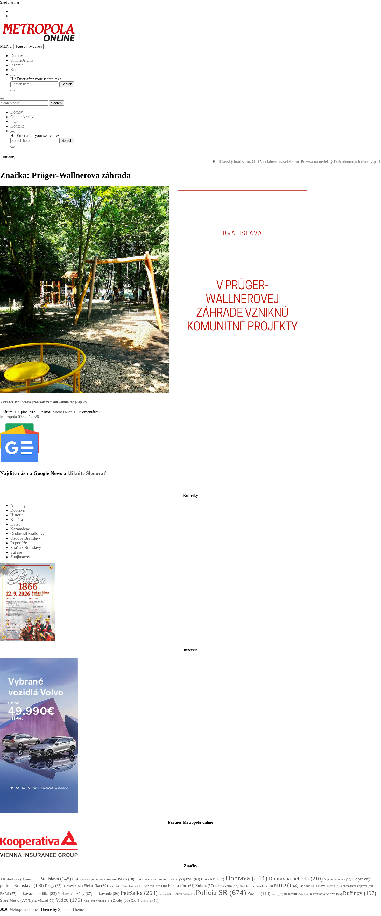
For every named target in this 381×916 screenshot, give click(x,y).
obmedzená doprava (358, 886)
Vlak (89, 900)
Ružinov (359, 893)
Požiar (258, 893)
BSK (193, 879)
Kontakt (17, 69)
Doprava (17, 510)
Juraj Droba (133, 885)
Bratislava (55, 879)
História (16, 515)
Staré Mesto (13, 900)
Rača (277, 894)
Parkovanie (106, 893)
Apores (30, 879)
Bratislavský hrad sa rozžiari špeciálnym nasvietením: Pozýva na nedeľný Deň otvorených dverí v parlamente (283, 161)
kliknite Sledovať (86, 473)
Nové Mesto (330, 886)
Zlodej (121, 901)
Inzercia (16, 65)
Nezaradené (20, 529)
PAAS (8, 894)
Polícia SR (221, 892)
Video (68, 900)
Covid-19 (212, 879)
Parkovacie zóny (75, 894)
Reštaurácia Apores (325, 894)
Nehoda (308, 886)
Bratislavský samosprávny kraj (160, 879)
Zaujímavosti (21, 557)
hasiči (115, 886)
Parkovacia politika (37, 893)
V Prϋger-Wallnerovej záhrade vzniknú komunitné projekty (43, 402)
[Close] (12, 90)
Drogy (53, 886)
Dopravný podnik (337, 879)
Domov (16, 55)
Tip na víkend (41, 901)
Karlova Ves (155, 886)
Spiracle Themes (71, 909)
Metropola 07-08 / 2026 (19, 416)
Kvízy (15, 524)
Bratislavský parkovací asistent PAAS (103, 879)
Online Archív (22, 60)
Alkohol (10, 879)
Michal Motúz (63, 412)
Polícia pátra (184, 894)
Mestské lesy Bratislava (256, 885)
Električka (96, 886)
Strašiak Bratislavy (25, 547)
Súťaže (16, 552)
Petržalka (139, 893)
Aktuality (18, 505)
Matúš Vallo (226, 886)
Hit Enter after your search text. (36, 79)
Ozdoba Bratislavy (25, 538)
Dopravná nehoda (295, 879)
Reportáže (18, 543)
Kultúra (16, 519)
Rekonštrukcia (296, 894)
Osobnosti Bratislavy (27, 533)
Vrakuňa (104, 900)
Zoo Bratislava (144, 901)
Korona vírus (181, 886)
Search (56, 103)
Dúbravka (72, 886)
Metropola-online (23, 909)
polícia (166, 894)
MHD (286, 885)
